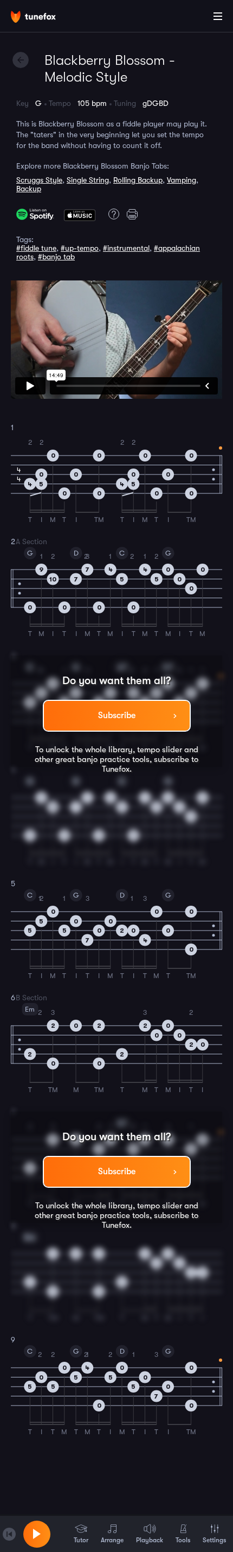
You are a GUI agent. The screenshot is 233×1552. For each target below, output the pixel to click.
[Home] (43, 18)
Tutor (81, 1540)
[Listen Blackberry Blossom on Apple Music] (80, 214)
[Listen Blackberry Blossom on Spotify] (35, 214)
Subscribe (116, 715)
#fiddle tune (36, 248)
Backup (28, 188)
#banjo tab (56, 256)
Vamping (181, 180)
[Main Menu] (217, 16)
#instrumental (126, 248)
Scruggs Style (39, 180)
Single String (88, 180)
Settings (214, 1540)
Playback (149, 1540)
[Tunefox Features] (112, 214)
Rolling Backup (138, 180)
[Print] (134, 214)
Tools (183, 1540)
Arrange (112, 1540)
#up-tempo (80, 248)
